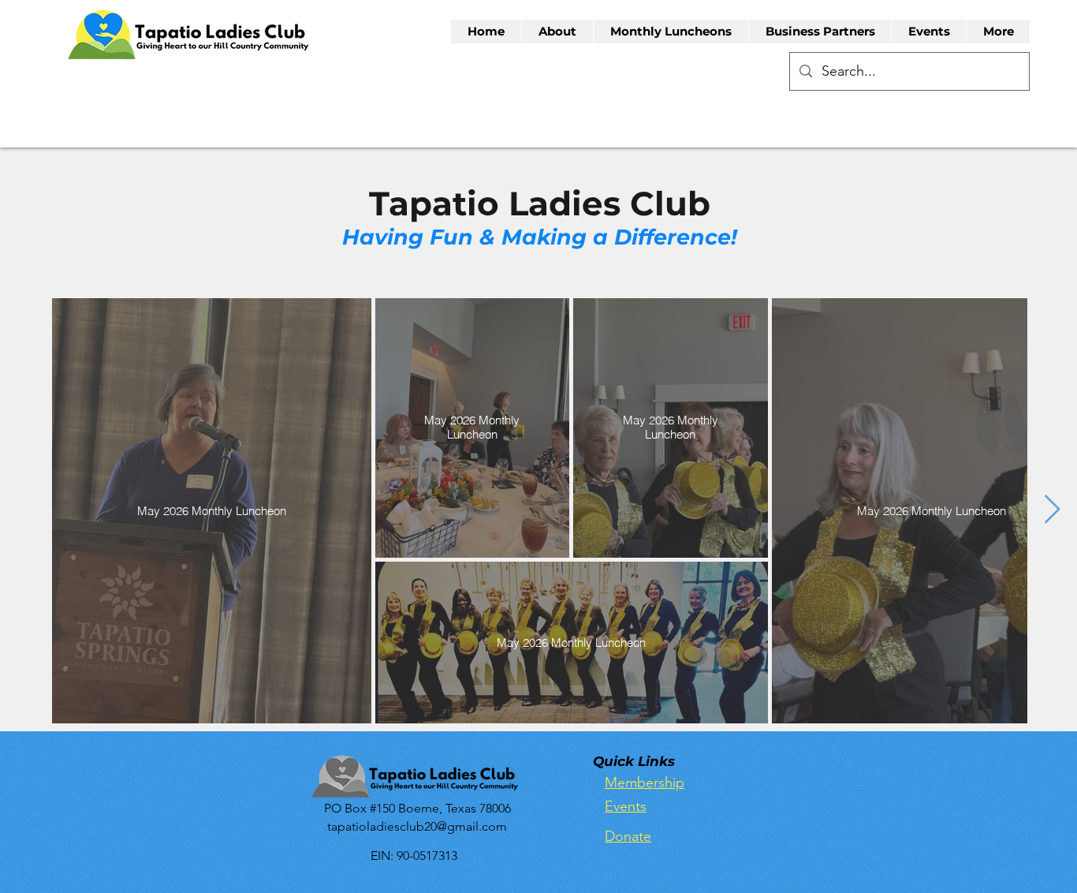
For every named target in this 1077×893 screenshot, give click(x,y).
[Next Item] (1052, 510)
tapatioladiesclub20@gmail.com (417, 826)
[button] (557, 31)
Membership (644, 782)
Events (626, 806)
